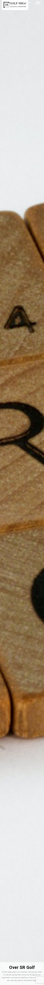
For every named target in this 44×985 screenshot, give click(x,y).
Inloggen (27, 2)
